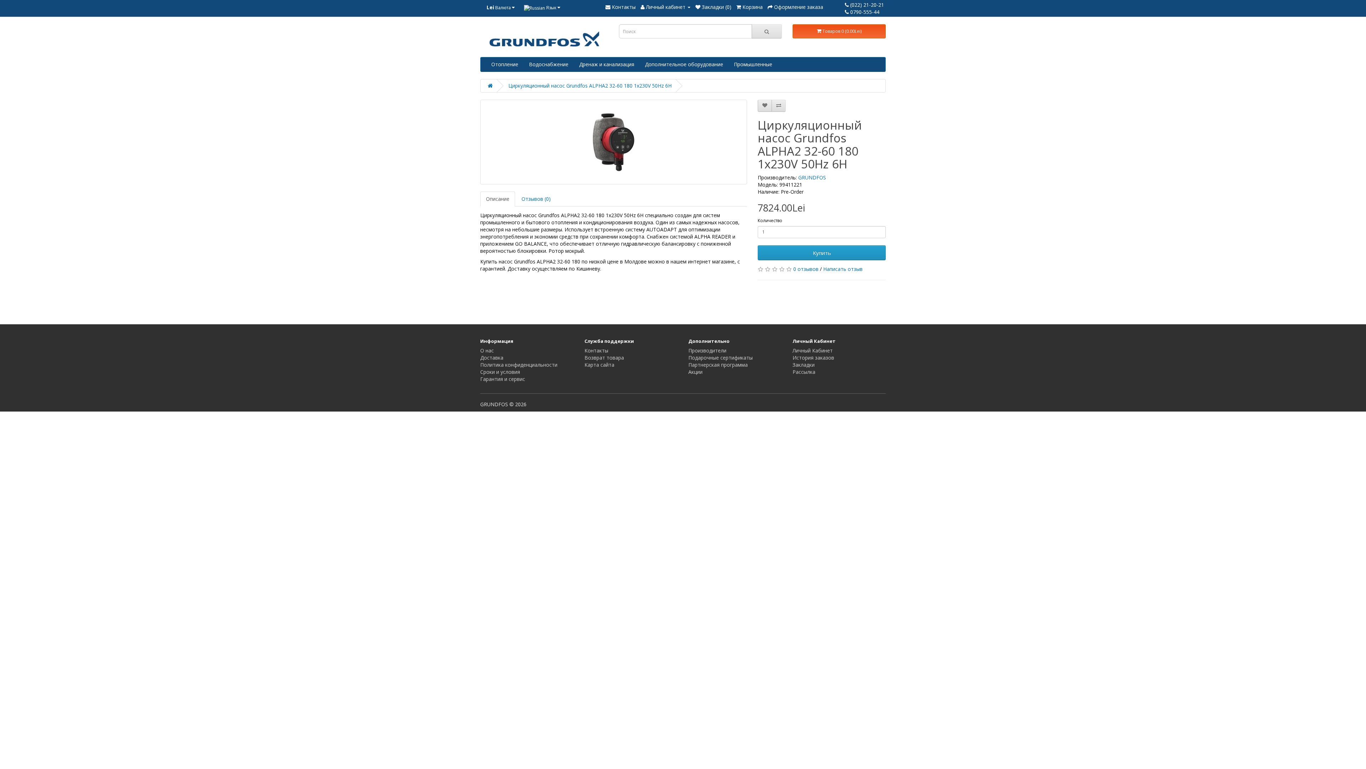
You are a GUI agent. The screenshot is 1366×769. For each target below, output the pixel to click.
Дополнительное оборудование (684, 64)
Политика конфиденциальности (518, 364)
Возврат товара (604, 357)
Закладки (804, 364)
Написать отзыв (843, 269)
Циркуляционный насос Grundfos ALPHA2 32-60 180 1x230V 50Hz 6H (590, 85)
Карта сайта (599, 364)
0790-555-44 (864, 12)
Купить (822, 252)
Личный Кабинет (813, 350)
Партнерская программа (718, 364)
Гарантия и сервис (502, 379)
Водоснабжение (548, 64)
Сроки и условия (500, 371)
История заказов (813, 357)
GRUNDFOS (812, 177)
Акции (695, 371)
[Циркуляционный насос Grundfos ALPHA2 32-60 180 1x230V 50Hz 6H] (613, 142)
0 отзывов (806, 269)
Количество (770, 221)
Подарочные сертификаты (720, 357)
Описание (497, 198)
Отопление (504, 64)
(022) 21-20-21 (866, 4)
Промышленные (753, 64)
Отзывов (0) (536, 198)
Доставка (491, 357)
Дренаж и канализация (606, 64)
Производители (707, 350)
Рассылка (804, 371)
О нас (487, 350)
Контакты (596, 350)
